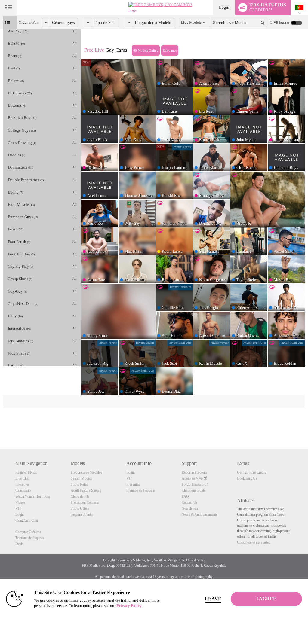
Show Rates (79, 484)
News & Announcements (199, 514)
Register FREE (26, 472)
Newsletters (190, 508)
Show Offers (80, 508)
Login (224, 7)
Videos (20, 502)
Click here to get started (253, 542)
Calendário (23, 490)
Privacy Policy (129, 605)
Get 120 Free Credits (252, 472)
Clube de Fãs (80, 496)
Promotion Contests (85, 502)
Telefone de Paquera (29, 538)
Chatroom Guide (193, 490)
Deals (19, 544)
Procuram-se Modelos (86, 472)
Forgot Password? (195, 484)
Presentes (133, 484)
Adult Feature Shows (86, 490)
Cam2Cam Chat (26, 520)
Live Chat (22, 478)
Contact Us (190, 502)
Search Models (81, 478)
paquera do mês (82, 514)
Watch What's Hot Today (33, 496)
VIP (18, 508)
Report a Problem (194, 472)
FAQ (185, 496)
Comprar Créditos (28, 532)
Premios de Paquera (140, 490)
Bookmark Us (247, 478)
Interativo (22, 484)
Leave (213, 598)
